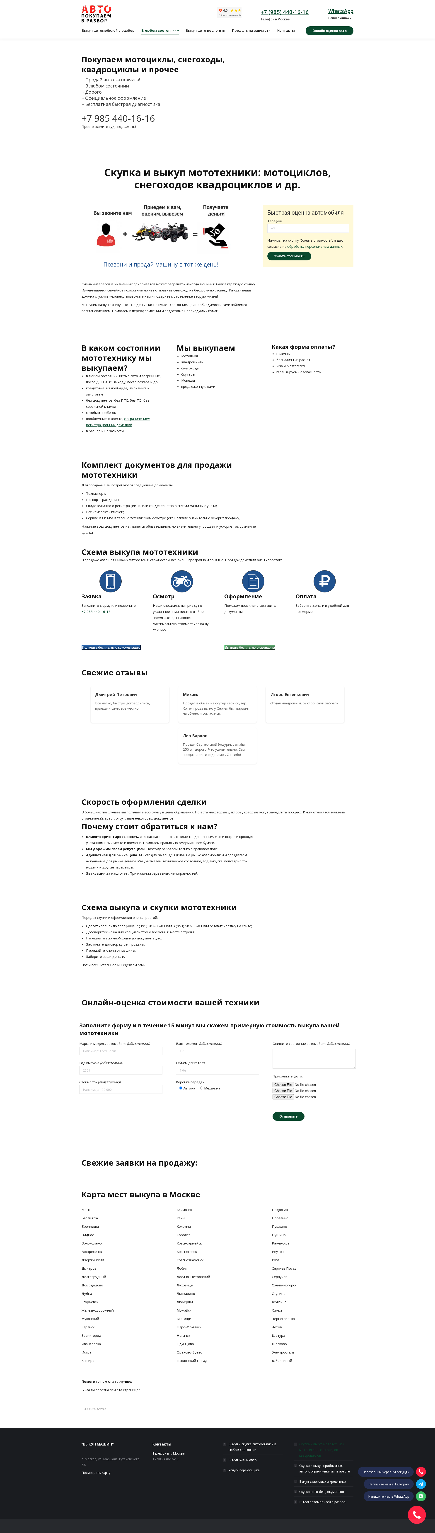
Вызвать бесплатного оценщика (250, 647)
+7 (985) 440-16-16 (285, 12)
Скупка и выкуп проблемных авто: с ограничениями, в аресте (324, 1468)
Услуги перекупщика (244, 1470)
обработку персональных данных (314, 246)
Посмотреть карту (96, 1472)
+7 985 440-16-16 (118, 118)
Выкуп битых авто (242, 1460)
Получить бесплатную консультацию (111, 647)
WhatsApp (340, 11)
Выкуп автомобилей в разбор (322, 1502)
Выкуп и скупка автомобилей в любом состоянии (252, 1447)
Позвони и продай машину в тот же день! (161, 264)
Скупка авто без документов (321, 1491)
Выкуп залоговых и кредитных (322, 1481)
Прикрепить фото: (288, 1076)
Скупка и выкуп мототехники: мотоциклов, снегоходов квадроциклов (321, 1450)
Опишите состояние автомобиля (311, 1043)
